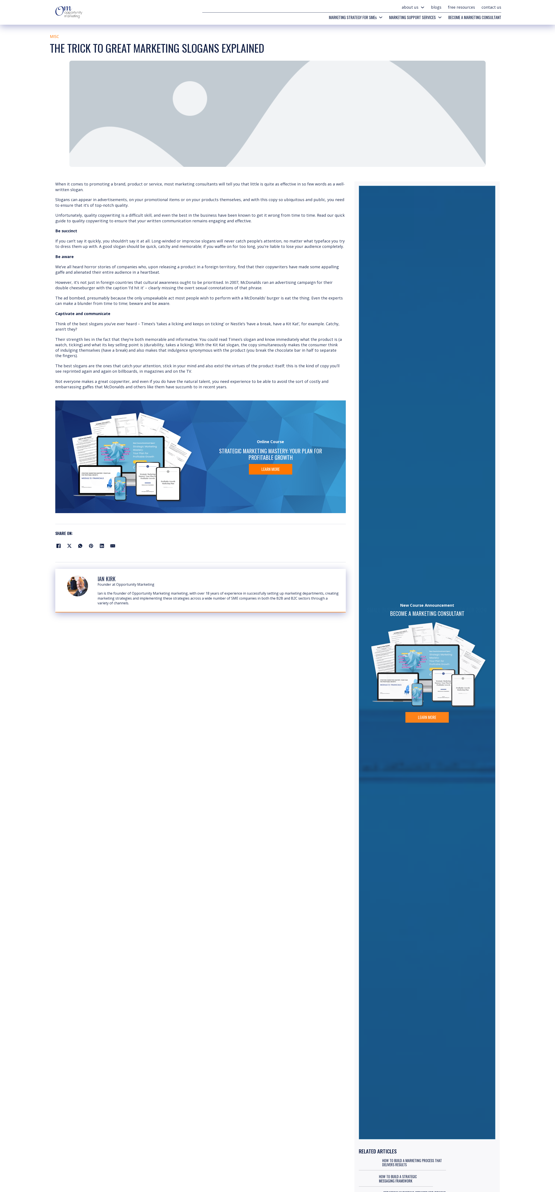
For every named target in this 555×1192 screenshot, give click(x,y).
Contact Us (491, 7)
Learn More (270, 469)
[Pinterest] (91, 546)
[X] (69, 546)
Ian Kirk (107, 579)
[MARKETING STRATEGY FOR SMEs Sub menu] (381, 17)
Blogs (436, 7)
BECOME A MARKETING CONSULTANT (474, 17)
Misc (54, 36)
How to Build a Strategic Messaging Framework (398, 1178)
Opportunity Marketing (135, 584)
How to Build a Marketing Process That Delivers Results (412, 1162)
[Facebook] (58, 546)
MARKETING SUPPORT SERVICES (412, 17)
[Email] (112, 546)
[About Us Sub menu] (422, 7)
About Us (410, 7)
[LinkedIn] (102, 546)
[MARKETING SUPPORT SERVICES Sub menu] (440, 17)
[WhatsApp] (80, 546)
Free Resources (461, 7)
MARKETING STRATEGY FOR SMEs (353, 17)
